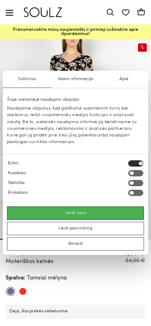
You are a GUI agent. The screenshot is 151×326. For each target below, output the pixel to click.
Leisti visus (75, 213)
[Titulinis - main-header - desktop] (48, 12)
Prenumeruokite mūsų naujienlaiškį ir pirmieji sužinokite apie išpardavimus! (75, 32)
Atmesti (75, 244)
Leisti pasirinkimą (76, 229)
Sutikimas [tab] (27, 79)
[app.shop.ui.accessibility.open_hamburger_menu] (9, 12)
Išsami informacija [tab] (75, 79)
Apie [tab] (124, 79)
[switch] (135, 173)
